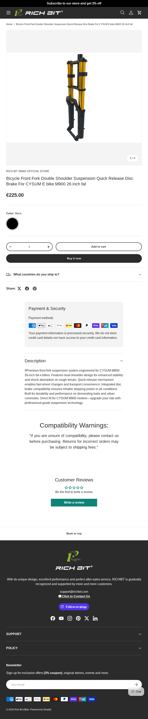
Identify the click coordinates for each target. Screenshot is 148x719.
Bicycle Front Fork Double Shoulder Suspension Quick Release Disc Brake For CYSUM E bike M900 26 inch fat (74, 24)
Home (9, 24)
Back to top (74, 533)
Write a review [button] (74, 502)
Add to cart (98, 246)
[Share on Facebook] (27, 288)
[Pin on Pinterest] (35, 288)
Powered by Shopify (40, 709)
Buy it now (74, 258)
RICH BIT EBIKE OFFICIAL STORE (27, 171)
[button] (139, 12)
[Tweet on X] (19, 288)
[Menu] (8, 12)
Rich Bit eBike (21, 709)
